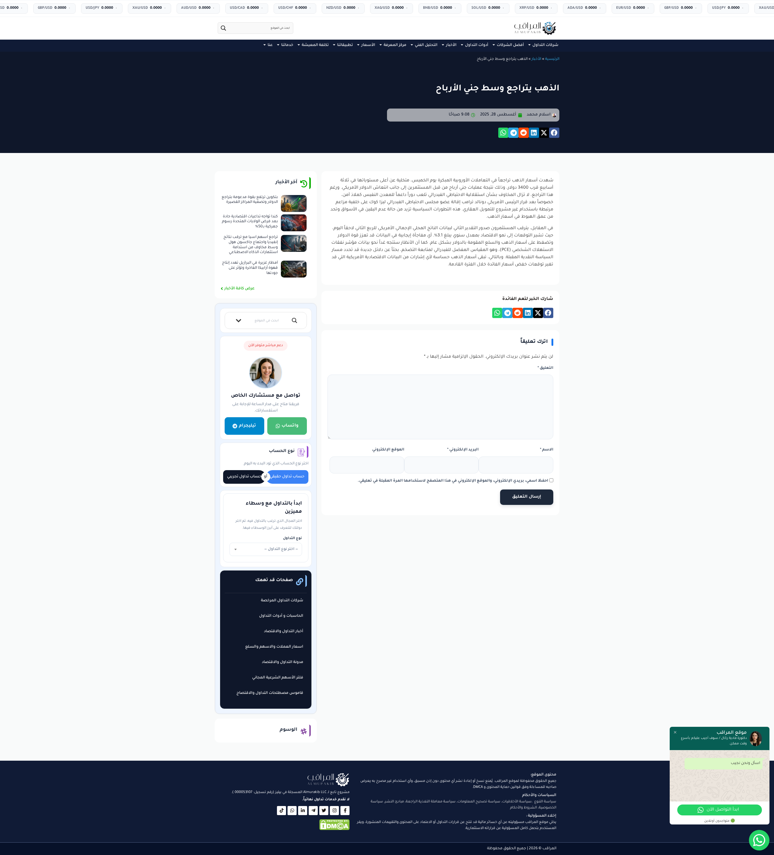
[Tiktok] (281, 810)
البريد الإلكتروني (463, 450)
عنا (270, 45)
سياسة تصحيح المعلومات (478, 802)
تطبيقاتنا (345, 45)
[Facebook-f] (345, 810)
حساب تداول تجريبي (244, 477)
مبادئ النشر (394, 802)
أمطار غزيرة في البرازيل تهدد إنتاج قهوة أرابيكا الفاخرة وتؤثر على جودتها (250, 268)
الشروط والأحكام (523, 808)
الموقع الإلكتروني (388, 450)
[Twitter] (323, 810)
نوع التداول (292, 539)
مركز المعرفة (395, 45)
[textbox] (266, 549)
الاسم (546, 450)
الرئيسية (552, 59)
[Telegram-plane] (313, 810)
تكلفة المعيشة (315, 45)
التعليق (545, 368)
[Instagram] (334, 810)
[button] (554, 133)
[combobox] (265, 549)
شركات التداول (545, 45)
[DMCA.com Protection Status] (334, 829)
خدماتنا (287, 45)
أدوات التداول (476, 45)
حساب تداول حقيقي (287, 477)
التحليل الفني (426, 45)
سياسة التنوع (545, 802)
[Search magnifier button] (223, 28)
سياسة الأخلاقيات (517, 802)
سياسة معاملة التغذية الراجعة (431, 802)
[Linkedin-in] (302, 810)
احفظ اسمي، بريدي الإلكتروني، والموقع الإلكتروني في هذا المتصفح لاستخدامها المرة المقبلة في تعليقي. (453, 481)
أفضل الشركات (510, 45)
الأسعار (368, 45)
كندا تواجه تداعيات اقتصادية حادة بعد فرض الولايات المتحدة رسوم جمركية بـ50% (250, 222)
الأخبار (451, 45)
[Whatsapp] (292, 810)
